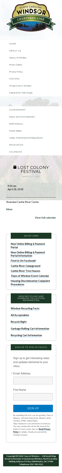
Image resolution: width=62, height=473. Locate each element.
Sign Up (33, 408)
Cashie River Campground (25, 265)
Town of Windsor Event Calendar (30, 275)
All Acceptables (20, 315)
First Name (19, 389)
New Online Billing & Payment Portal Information (28, 254)
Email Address (21, 373)
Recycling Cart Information (26, 335)
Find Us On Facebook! (23, 260)
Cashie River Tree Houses (25, 270)
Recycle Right (19, 321)
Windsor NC (31, 17)
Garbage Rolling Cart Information (30, 328)
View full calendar (45, 217)
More (9, 209)
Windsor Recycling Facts (25, 308)
